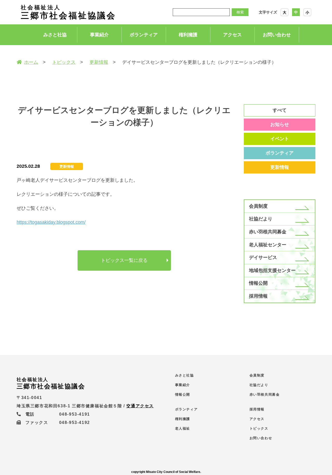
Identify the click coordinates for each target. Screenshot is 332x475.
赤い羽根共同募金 (267, 231)
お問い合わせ (277, 34)
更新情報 (98, 62)
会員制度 (258, 206)
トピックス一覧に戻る (124, 260)
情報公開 (258, 283)
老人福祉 (182, 428)
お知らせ (279, 124)
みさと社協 (55, 34)
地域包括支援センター (272, 270)
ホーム (31, 62)
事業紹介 (99, 34)
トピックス (63, 62)
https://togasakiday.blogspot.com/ (51, 222)
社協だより (260, 218)
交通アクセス (140, 406)
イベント (279, 138)
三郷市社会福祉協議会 (68, 12)
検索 (240, 12)
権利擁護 (188, 34)
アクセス (232, 34)
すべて (280, 110)
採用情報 (258, 296)
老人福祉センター (267, 244)
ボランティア (144, 34)
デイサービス (263, 257)
